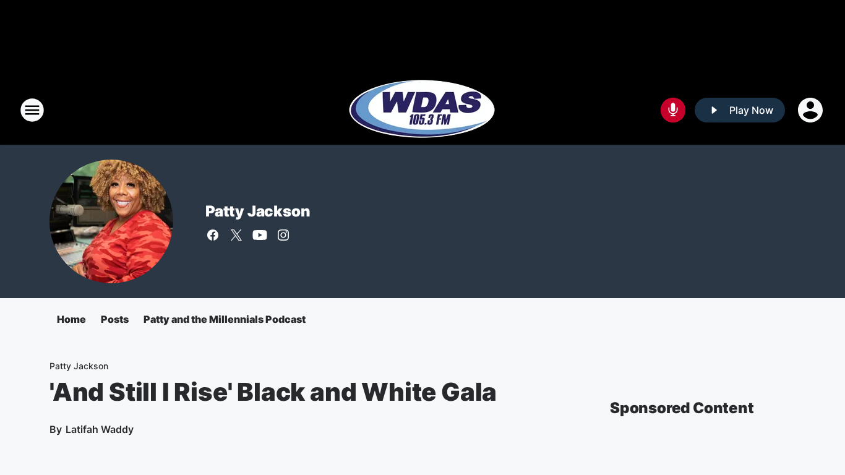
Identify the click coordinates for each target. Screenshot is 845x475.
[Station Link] (422, 110)
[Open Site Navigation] (32, 110)
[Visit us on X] (236, 235)
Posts (115, 319)
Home (71, 319)
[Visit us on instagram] (283, 235)
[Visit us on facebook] (212, 235)
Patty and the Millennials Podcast (225, 319)
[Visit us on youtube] (259, 235)
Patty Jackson (257, 211)
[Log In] (811, 110)
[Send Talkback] (673, 110)
